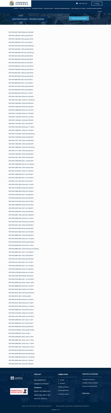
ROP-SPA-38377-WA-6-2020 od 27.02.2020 (21, 32)
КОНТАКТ (100, 11)
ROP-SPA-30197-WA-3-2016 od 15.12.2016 (21, 299)
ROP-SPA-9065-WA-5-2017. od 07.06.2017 (21, 83)
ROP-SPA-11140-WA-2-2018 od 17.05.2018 (21, 113)
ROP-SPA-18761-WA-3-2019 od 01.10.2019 (21, 184)
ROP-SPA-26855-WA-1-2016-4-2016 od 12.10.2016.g (24, 249)
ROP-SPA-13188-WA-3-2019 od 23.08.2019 (21, 137)
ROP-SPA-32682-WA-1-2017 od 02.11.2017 (21, 320)
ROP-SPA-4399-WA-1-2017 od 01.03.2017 (21, 42)
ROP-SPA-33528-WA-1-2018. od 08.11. (20, 333)
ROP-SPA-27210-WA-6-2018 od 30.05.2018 (21, 259)
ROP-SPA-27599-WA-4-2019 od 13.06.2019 (21, 269)
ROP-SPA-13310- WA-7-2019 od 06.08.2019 (21, 140)
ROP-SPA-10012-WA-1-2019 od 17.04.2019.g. (22, 100)
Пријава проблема (63, 387)
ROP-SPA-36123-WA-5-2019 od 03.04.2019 (21, 350)
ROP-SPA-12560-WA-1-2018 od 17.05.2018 (21, 130)
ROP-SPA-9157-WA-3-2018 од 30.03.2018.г (21, 86)
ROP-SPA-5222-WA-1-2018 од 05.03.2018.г (21, 49)
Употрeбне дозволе (63, 394)
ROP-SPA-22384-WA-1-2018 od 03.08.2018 (21, 211)
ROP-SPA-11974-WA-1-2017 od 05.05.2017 (21, 123)
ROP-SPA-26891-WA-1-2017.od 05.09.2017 (21, 255)
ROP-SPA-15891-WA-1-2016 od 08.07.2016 (21, 167)
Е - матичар (61, 383)
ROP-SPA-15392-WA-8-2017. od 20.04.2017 (21, 161)
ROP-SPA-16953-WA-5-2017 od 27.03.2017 (21, 174)
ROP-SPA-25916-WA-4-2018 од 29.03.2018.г (21, 242)
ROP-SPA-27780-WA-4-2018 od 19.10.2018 (21, 272)
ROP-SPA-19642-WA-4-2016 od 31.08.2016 (21, 191)
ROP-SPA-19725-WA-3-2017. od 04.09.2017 (21, 194)
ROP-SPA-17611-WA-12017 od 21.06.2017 (21, 181)
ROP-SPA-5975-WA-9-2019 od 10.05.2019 (21, 62)
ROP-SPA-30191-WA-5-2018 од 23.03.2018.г (21, 293)
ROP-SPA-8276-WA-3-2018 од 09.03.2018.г (21, 76)
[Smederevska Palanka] (19, 3)
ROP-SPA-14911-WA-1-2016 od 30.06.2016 (21, 157)
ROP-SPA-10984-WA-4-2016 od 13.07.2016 (21, 110)
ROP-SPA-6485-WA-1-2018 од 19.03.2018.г (21, 66)
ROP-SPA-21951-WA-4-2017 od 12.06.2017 (21, 208)
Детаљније (85, 393)
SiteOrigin (54, 409)
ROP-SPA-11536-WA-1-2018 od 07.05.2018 (21, 120)
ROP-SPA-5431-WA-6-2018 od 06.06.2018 (21, 56)
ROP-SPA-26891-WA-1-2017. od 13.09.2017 (21, 252)
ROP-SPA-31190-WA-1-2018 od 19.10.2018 (21, 313)
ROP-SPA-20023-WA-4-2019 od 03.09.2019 (21, 198)
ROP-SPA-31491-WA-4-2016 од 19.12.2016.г (21, 316)
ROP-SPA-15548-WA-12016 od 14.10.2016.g (21, 164)
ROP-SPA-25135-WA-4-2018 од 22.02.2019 (21, 228)
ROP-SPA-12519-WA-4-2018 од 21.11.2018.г (21, 127)
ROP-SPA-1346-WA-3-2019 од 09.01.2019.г (21, 39)
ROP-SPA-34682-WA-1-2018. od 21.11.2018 (21, 343)
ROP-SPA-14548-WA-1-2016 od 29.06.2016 (21, 154)
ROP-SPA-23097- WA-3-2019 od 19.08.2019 (21, 215)
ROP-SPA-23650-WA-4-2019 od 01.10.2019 (21, 218)
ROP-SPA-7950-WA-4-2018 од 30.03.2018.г (21, 69)
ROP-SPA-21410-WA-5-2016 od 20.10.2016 (21, 201)
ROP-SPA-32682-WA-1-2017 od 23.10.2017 (21, 323)
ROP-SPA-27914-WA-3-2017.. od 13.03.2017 (21, 279)
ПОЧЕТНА (16, 8)
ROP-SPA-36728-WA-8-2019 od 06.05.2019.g (21, 353)
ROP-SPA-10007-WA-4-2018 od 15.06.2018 (21, 96)
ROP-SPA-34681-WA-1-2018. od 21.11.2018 (21, 340)
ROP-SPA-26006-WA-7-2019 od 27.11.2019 (21, 245)
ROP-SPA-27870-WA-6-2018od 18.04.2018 (21, 276)
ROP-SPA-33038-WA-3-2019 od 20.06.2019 (21, 326)
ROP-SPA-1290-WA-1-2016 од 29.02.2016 (21, 35)
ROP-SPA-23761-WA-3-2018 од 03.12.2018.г (21, 222)
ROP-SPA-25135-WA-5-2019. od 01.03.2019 (21, 232)
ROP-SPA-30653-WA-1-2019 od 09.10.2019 (21, 309)
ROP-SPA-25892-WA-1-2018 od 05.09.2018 (21, 235)
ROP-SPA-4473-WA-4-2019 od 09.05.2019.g (21, 46)
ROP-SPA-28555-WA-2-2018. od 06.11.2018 (21, 282)
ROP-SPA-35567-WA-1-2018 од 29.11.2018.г (21, 347)
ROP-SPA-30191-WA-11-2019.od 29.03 (20, 296)
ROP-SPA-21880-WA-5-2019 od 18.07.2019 (21, 205)
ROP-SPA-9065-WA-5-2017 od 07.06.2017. (21, 79)
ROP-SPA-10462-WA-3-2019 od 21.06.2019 (21, 106)
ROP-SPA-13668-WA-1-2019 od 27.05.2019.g (21, 147)
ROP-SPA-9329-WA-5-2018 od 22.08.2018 (21, 90)
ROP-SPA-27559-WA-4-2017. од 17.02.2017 (21, 265)
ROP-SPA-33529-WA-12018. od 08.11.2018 (21, 337)
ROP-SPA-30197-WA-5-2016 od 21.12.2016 (21, 303)
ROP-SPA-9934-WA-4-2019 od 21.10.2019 (21, 93)
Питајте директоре (63, 390)
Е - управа (61, 380)
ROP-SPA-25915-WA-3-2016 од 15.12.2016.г (21, 238)
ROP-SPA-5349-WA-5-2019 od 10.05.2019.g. (21, 52)
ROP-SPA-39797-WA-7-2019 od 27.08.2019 (21, 364)
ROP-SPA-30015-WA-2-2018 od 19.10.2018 (21, 289)
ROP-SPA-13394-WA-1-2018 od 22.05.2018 (21, 144)
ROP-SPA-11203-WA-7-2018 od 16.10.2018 (21, 117)
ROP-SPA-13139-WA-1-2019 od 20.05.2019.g (21, 134)
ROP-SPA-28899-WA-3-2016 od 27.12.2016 (21, 286)
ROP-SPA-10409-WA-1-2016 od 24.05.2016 (21, 103)
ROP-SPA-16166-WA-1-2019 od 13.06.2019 (21, 171)
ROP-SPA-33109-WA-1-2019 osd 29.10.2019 (21, 330)
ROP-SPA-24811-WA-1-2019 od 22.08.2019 (21, 225)
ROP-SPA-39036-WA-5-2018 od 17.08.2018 (21, 360)
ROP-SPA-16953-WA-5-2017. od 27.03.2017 (21, 178)
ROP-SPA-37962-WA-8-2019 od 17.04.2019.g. (22, 357)
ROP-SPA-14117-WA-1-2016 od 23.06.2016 (21, 150)
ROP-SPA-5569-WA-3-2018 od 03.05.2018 (21, 59)
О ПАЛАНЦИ (21, 8)
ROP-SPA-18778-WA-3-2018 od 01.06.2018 (21, 188)
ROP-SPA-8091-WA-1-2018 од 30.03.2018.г (21, 73)
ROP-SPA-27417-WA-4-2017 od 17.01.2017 (21, 262)
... (89, 393)
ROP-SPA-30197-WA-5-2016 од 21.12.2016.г (21, 306)
